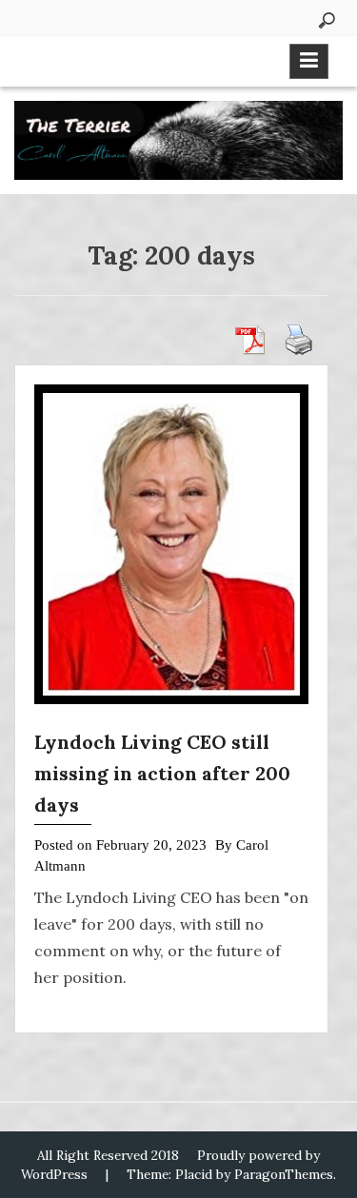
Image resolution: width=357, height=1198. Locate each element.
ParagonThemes (283, 1174)
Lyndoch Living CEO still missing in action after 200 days (162, 773)
